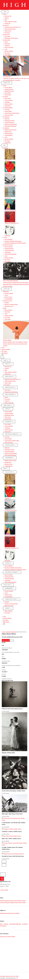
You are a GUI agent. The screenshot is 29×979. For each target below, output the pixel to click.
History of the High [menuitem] (9, 47)
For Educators (3, 925)
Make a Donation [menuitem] (8, 310)
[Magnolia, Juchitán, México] (14, 731)
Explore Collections (6, 631)
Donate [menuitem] (4, 308)
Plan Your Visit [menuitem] (8, 16)
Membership (3, 913)
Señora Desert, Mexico (9, 634)
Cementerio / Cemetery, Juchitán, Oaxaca (12, 831)
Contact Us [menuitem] (7, 45)
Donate (13, 913)
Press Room (10, 900)
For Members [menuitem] (6, 128)
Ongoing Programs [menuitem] (9, 89)
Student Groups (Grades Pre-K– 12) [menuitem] (13, 27)
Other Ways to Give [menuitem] (7, 300)
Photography (13, 631)
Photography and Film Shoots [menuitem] (11, 38)
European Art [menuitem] (8, 198)
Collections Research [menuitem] (9, 250)
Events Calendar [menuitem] (8, 87)
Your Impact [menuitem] (7, 311)
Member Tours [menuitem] (8, 131)
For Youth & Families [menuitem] (8, 107)
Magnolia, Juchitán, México (8, 752)
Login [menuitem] (6, 49)
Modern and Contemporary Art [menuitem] (11, 223)
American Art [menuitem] (8, 173)
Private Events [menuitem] (6, 34)
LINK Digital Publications (15, 924)
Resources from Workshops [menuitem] (11, 124)
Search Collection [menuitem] (9, 246)
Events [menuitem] (4, 85)
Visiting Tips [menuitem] (7, 23)
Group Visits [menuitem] (6, 25)
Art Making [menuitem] (7, 102)
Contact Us (2, 902)
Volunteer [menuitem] (7, 302)
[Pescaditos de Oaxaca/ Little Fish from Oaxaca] (14, 854)
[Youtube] (7, 938)
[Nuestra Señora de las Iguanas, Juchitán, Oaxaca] (14, 772)
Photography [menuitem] (7, 235)
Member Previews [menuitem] (9, 133)
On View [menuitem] (5, 237)
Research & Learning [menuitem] (8, 244)
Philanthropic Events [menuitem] (9, 91)
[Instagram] (2, 938)
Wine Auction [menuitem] (8, 92)
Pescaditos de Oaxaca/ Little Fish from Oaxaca (13, 856)
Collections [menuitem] (5, 148)
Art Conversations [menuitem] (9, 100)
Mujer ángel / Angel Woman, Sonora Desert (12, 813)
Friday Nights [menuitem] (8, 98)
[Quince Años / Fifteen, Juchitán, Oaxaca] (14, 836)
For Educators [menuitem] (6, 116)
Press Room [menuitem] (7, 43)
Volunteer (17, 913)
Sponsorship (9, 913)
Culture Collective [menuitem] (9, 104)
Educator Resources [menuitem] (9, 248)
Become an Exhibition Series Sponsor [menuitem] (13, 241)
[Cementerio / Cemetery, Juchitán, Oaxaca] (14, 829)
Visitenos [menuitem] (7, 17)
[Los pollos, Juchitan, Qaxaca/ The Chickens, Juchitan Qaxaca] (14, 844)
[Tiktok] (3, 938)
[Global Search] (2, 355)
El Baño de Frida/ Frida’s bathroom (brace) (12, 708)
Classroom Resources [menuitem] (9, 122)
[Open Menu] (2, 358)
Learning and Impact (21, 900)
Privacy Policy (15, 976)
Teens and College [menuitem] (9, 115)
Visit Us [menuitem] (5, 14)
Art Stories (5, 924)
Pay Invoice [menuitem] (7, 32)
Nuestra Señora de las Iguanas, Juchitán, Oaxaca (13, 790)
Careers (15, 900)
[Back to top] (3, 875)
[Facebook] (0, 938)
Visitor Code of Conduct (20, 902)
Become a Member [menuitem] (9, 51)
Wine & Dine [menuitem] (8, 105)
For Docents (25, 924)
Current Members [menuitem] (8, 135)
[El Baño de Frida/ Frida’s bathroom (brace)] (14, 694)
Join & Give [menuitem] (7, 288)
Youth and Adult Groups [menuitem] (10, 29)
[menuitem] (15, 45)
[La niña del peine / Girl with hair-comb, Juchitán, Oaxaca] (14, 819)
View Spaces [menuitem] (7, 36)
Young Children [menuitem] (8, 111)
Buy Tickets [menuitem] (7, 53)
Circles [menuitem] (6, 295)
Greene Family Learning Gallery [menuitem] (12, 113)
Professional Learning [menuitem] (9, 120)
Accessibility (3, 976)
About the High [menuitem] (6, 40)
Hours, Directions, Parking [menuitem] (11, 21)
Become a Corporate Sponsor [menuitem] (11, 304)
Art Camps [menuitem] (7, 109)
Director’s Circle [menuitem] (8, 297)
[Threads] (14, 968)
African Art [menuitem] (7, 160)
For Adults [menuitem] (5, 96)
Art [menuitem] (5, 145)
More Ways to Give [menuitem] (9, 306)
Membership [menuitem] (6, 291)
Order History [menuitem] (8, 54)
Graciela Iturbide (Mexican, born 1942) (12, 637)
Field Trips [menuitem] (7, 118)
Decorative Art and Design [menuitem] (11, 185)
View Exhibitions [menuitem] (8, 239)
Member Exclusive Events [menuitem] (10, 129)
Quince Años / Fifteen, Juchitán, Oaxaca (11, 838)
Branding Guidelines (10, 902)
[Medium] (5, 938)
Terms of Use (9, 976)
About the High (3, 900)
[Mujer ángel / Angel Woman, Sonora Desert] (14, 803)
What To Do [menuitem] (7, 82)
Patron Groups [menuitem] (8, 30)
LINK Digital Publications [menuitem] (10, 126)
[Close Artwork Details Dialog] (12, 640)
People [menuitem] (6, 41)
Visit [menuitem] (5, 11)
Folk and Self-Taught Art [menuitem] (10, 210)
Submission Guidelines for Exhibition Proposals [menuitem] (15, 243)
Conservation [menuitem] (8, 252)
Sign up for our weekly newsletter (7, 936)
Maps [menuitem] (6, 19)
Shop (1, 924)
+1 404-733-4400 (4, 890)
